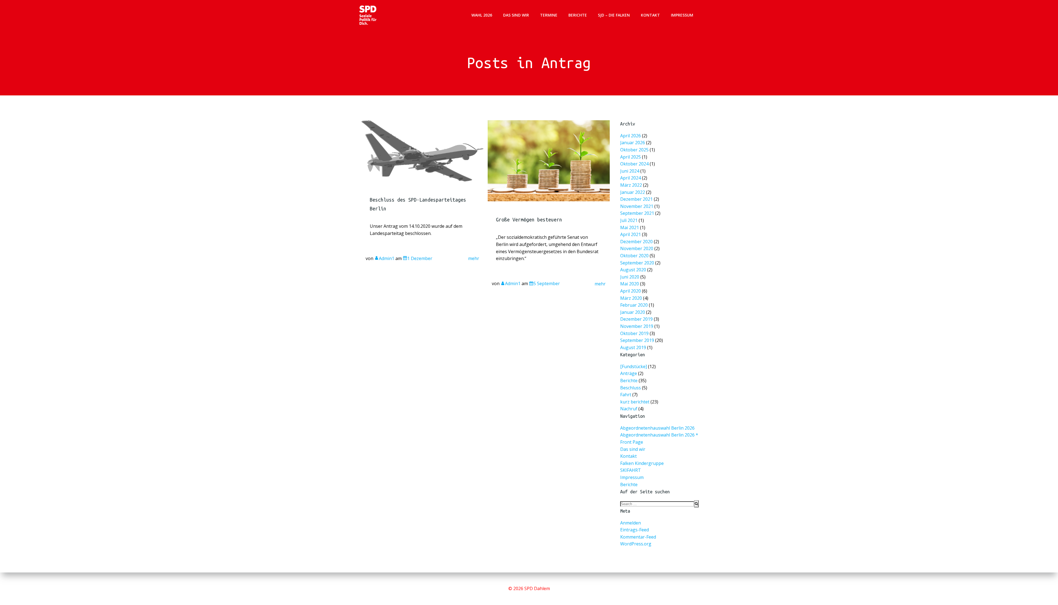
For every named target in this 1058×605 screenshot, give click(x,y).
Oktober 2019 (634, 333)
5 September (546, 283)
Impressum (682, 15)
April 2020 (630, 291)
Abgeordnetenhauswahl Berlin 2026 (657, 428)
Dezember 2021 (636, 199)
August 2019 (633, 347)
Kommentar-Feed (638, 537)
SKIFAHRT (630, 470)
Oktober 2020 (634, 256)
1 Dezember (419, 258)
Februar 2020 (634, 305)
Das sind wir (516, 15)
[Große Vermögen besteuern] (548, 160)
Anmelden (630, 523)
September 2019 (637, 340)
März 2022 (631, 185)
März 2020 (631, 298)
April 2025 (630, 157)
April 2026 (630, 135)
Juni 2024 (629, 171)
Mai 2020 (629, 284)
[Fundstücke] (633, 366)
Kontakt (650, 15)
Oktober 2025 (634, 150)
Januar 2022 (632, 192)
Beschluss (630, 388)
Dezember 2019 (636, 319)
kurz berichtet (634, 402)
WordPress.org (635, 544)
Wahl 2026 (481, 15)
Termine (548, 15)
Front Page (631, 442)
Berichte (577, 15)
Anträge (628, 373)
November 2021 (636, 206)
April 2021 (630, 234)
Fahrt (625, 395)
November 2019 (636, 326)
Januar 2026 (632, 143)
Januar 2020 (632, 312)
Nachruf (628, 409)
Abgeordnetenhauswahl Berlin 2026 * (659, 435)
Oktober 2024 (634, 164)
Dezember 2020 (636, 241)
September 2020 (637, 262)
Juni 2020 (629, 277)
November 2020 (636, 248)
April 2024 (630, 178)
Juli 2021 (629, 220)
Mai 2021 (629, 227)
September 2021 (637, 213)
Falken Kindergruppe (642, 463)
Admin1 (386, 258)
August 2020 (633, 270)
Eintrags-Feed (634, 530)
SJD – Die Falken (614, 15)
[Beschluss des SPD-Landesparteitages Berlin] (422, 150)
